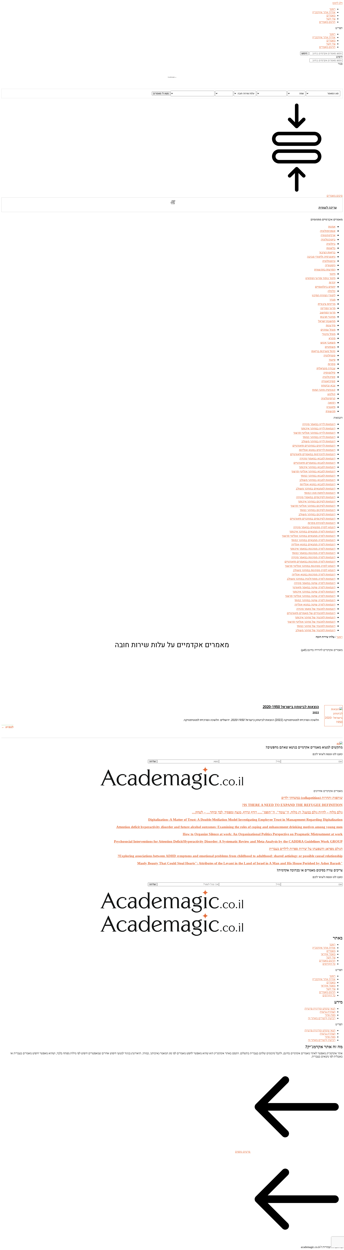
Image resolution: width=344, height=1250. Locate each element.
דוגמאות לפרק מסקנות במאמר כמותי (313, 553)
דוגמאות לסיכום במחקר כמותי (317, 510)
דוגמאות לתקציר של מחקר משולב (315, 630)
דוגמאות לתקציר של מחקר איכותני (315, 617)
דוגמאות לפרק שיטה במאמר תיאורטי (314, 587)
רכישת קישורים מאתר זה (321, 1018)
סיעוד (332, 360)
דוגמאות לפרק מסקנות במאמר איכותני (312, 549)
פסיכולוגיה (328, 377)
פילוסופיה (329, 373)
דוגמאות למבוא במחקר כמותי (318, 476)
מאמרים (330, 15)
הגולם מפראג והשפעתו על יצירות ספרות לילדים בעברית (306, 849)
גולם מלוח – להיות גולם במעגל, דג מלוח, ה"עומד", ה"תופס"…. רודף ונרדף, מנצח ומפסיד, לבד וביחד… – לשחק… (267, 812)
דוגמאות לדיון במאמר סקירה (318, 424)
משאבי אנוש (327, 343)
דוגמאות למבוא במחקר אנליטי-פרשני (313, 471)
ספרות (331, 364)
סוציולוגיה (329, 355)
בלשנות (330, 248)
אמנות (331, 227)
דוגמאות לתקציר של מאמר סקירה (315, 609)
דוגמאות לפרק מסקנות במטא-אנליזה (313, 574)
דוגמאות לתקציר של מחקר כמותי (316, 626)
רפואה (331, 403)
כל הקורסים (328, 963)
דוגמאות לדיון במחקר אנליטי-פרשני (314, 433)
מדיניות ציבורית (326, 304)
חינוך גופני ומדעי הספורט (320, 278)
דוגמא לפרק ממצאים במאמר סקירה (314, 527)
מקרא (332, 338)
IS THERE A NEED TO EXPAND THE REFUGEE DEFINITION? (292, 805)
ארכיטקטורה (328, 235)
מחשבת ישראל (326, 321)
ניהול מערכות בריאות (323, 351)
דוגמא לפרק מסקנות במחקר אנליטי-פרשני (310, 566)
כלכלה (331, 291)
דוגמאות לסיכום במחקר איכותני (316, 501)
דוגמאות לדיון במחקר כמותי (319, 437)
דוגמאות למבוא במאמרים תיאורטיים (314, 463)
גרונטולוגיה (328, 261)
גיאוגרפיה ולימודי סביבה (321, 257)
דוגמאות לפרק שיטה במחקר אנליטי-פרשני (310, 596)
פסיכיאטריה (328, 381)
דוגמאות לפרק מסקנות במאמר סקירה (313, 557)
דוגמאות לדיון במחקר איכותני (318, 428)
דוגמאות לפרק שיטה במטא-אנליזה (315, 604)
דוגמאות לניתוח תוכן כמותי (319, 493)
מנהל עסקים (328, 330)
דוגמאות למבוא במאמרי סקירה (317, 458)
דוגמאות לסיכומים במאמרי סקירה (315, 497)
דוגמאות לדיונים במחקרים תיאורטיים (313, 446)
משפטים (330, 347)
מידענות (330, 325)
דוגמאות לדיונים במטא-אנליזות (317, 450)
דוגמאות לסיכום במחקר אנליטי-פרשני (313, 506)
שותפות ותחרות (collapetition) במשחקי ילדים (312, 798)
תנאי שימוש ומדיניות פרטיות (320, 1008)
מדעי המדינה (327, 308)
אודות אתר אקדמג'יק (323, 12)
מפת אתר (330, 1014)
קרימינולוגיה (328, 398)
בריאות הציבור (327, 252)
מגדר (332, 300)
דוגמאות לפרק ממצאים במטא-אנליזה (313, 544)
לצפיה (9, 727)
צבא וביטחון (328, 385)
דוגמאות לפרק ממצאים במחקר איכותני (312, 531)
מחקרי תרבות (327, 317)
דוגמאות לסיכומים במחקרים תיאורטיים (312, 519)
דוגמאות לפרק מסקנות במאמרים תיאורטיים (310, 562)
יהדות (332, 282)
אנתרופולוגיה (327, 231)
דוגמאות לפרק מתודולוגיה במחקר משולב (311, 579)
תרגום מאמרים (327, 21)
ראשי (332, 9)
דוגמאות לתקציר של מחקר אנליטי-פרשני (311, 622)
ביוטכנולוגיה (328, 239)
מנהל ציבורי (328, 334)
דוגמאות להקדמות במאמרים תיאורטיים (312, 454)
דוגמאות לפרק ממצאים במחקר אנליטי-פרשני (308, 536)
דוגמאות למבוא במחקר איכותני (317, 467)
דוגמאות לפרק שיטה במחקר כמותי (315, 600)
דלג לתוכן (337, 2)
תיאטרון (330, 407)
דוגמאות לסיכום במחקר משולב (316, 514)
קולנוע (331, 394)
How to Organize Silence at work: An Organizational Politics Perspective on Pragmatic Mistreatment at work (263, 834)
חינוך (332, 274)
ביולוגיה (330, 244)
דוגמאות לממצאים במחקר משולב (315, 489)
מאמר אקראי (328, 954)
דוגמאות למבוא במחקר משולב (317, 480)
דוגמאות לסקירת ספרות (321, 523)
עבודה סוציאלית (326, 368)
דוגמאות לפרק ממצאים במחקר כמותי (313, 540)
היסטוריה (330, 265)
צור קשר (330, 18)
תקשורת (330, 411)
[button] (172, 28)
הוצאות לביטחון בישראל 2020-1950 (291, 706)
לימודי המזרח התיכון (323, 295)
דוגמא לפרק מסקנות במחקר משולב (314, 570)
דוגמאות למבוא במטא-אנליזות (317, 484)
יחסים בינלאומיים (325, 287)
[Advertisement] (235, 676)
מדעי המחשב (327, 312)
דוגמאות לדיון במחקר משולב (318, 441)
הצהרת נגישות (327, 1011)
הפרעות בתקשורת (324, 269)
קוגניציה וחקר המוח (323, 390)
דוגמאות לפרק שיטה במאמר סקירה (314, 583)
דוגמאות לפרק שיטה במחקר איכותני (314, 592)
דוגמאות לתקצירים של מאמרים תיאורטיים (311, 613)
